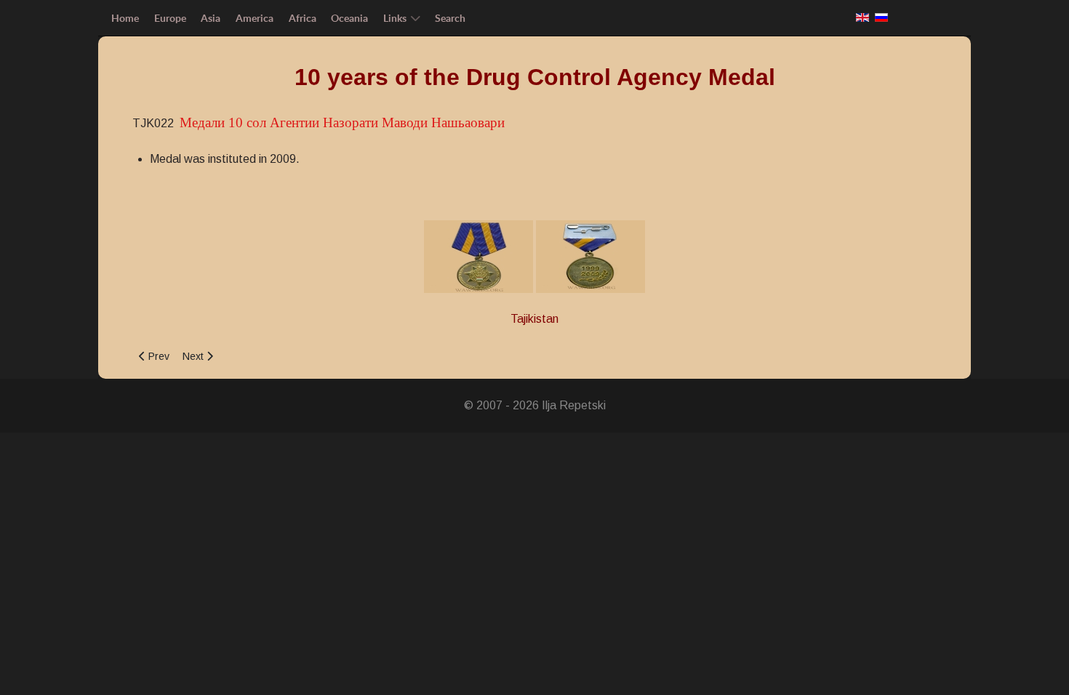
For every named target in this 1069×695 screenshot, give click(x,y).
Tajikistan (534, 319)
